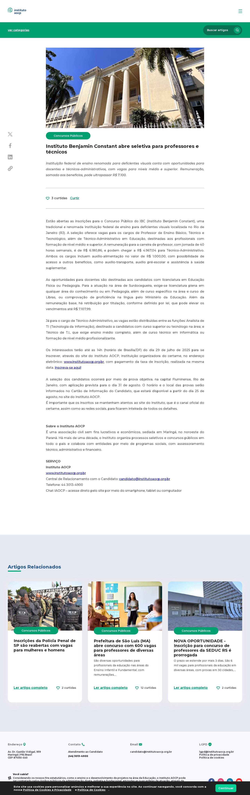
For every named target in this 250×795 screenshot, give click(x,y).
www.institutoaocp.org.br (84, 362)
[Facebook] (27, 146)
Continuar (225, 788)
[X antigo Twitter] (27, 134)
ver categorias (18, 30)
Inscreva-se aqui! (68, 367)
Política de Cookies (91, 789)
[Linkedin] (27, 157)
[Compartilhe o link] (27, 169)
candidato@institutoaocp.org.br (144, 479)
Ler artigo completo (30, 688)
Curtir (74, 198)
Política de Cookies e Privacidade (47, 789)
